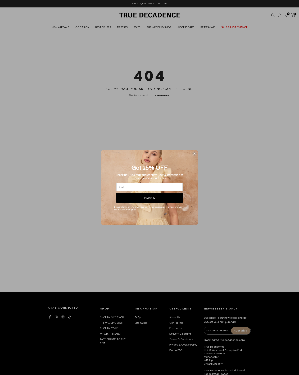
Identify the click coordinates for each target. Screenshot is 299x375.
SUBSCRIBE (149, 198)
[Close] (194, 153)
